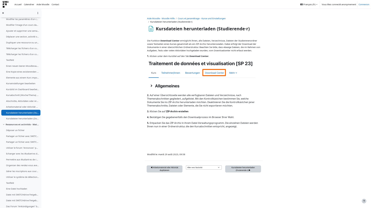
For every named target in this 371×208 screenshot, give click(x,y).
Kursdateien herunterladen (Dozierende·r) (22, 118)
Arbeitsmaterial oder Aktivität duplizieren (22, 106)
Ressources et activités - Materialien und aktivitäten (22, 124)
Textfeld (10, 59)
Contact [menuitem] (55, 4)
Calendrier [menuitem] (29, 4)
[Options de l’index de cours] (38, 13)
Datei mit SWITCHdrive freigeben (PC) (22, 200)
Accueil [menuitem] (18, 4)
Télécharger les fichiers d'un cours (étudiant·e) (22, 48)
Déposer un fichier (15, 130)
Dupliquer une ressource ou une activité (22, 42)
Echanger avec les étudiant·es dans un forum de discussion (22, 153)
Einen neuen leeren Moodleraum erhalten (22, 65)
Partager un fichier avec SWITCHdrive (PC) (22, 141)
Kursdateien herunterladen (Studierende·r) (22, 112)
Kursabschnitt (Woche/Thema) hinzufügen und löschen (22, 95)
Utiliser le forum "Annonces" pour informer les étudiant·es (22, 147)
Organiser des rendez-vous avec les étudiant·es (22, 165)
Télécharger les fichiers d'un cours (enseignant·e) (22, 54)
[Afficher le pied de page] (364, 201)
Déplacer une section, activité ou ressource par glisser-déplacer (22, 36)
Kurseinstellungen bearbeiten (20, 83)
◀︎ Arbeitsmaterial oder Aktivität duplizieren (164, 169)
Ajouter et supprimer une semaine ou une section (22, 30)
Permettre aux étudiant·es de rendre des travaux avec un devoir (22, 159)
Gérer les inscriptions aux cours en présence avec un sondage (22, 171)
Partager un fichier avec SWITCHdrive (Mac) (22, 136)
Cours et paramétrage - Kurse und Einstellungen (202, 18)
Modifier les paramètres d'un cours (22, 19)
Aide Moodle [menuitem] (43, 4)
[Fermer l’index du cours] (3, 13)
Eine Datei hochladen (16, 188)
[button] (308, 4)
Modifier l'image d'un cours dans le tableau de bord (22, 24)
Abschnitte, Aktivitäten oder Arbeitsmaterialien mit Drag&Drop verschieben (22, 101)
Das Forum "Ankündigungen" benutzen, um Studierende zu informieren (22, 206)
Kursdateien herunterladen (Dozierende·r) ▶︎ (243, 169)
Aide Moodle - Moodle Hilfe (161, 18)
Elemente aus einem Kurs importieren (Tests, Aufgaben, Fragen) (22, 77)
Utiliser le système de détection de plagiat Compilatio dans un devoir (22, 176)
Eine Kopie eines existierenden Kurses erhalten (22, 71)
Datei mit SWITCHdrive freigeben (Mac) (22, 194)
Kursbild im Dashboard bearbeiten (22, 89)
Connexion (364, 4)
